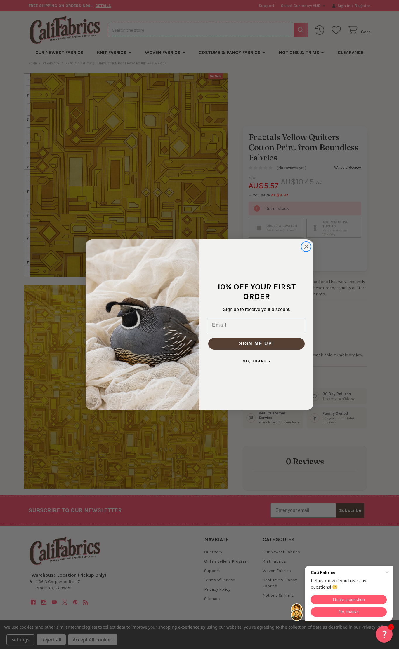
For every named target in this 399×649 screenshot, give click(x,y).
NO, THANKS (256, 361)
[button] (384, 634)
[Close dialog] (306, 246)
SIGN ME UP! (256, 343)
